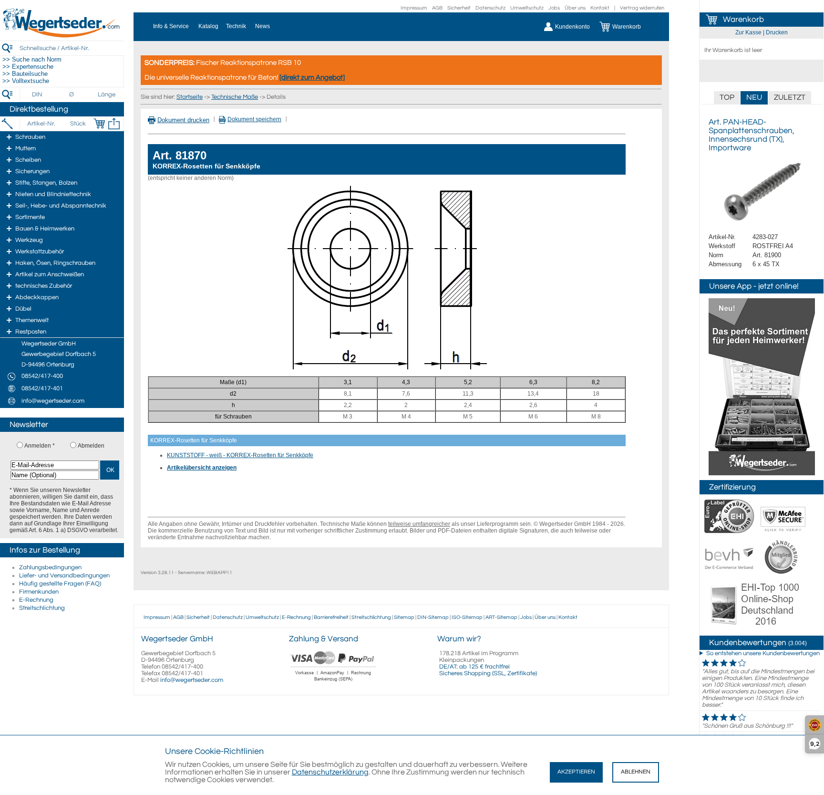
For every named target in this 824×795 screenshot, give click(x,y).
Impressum (414, 7)
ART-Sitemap (501, 617)
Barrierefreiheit (331, 617)
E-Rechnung (36, 599)
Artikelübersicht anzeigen (202, 467)
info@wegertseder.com (191, 680)
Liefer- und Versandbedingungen (64, 575)
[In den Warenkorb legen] (99, 123)
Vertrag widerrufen (642, 7)
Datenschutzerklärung (330, 772)
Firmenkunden (39, 591)
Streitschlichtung (42, 608)
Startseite (189, 97)
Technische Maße (234, 97)
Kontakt (599, 7)
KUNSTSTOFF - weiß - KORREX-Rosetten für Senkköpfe (240, 455)
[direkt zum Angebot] (312, 77)
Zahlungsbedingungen (50, 567)
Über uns (575, 7)
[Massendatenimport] (114, 123)
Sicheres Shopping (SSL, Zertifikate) (488, 673)
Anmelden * (39, 445)
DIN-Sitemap (433, 617)
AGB (437, 7)
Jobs (554, 7)
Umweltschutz (527, 7)
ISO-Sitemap (467, 617)
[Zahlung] (333, 682)
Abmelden (91, 445)
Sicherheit (459, 7)
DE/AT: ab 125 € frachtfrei (474, 666)
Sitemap (404, 617)
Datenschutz (490, 7)
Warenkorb (743, 19)
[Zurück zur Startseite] (62, 36)
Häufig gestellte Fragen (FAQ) (60, 583)
